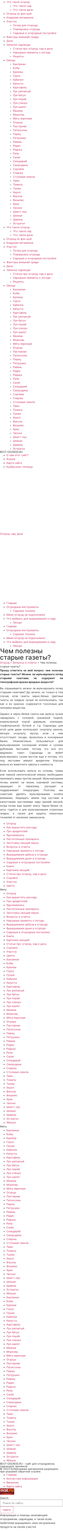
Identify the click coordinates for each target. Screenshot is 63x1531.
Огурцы (18, 122)
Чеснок (17, 207)
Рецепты (18, 56)
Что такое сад (22, 5)
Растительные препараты (22, 839)
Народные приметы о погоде (31, 52)
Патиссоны (20, 130)
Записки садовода (18, 44)
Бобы (16, 68)
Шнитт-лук (20, 211)
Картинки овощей (17, 870)
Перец (17, 134)
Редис (17, 145)
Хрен (16, 204)
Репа (16, 153)
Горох (17, 75)
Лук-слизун (20, 103)
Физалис (18, 200)
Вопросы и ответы (18, 846)
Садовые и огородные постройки (34, 33)
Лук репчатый (22, 91)
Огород (11, 823)
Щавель (18, 219)
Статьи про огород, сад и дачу (33, 48)
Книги (10, 866)
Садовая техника (24, 610)
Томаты (18, 184)
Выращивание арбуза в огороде (27, 854)
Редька (17, 149)
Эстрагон (19, 223)
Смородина (20, 165)
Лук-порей (19, 99)
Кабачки (18, 79)
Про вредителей (16, 831)
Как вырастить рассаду (21, 827)
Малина (18, 110)
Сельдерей (20, 161)
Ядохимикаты (15, 835)
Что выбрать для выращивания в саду (31, 618)
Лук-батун (19, 95)
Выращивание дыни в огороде (26, 858)
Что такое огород (18, 2)
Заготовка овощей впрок (22, 842)
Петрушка (19, 138)
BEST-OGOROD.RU (11, 451)
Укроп (17, 192)
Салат (17, 157)
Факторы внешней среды (22, 37)
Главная (11, 603)
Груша (10, 975)
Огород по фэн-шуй (19, 13)
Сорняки (18, 169)
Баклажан (19, 64)
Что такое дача (23, 9)
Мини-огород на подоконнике (25, 614)
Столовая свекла (24, 176)
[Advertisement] (31, 500)
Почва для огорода (25, 25)
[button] (31, 889)
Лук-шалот (19, 106)
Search (4, 1498)
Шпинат (18, 215)
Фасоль (17, 196)
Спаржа (18, 172)
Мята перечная (22, 118)
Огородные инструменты (22, 607)
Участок (11, 21)
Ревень (17, 141)
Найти (7, 1509)
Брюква (18, 71)
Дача (9, 40)
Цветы (10, 885)
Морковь (18, 114)
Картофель (20, 87)
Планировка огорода (26, 29)
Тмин (16, 180)
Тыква (17, 188)
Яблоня (11, 1122)
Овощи (10, 60)
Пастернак (20, 126)
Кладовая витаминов (19, 17)
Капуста (18, 83)
